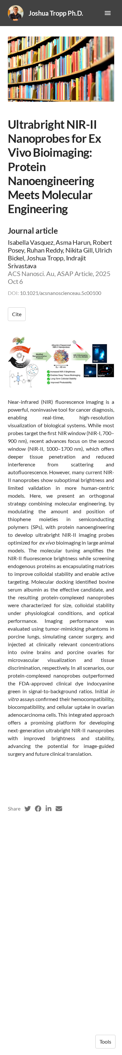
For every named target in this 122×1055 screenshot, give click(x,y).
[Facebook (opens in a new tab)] (38, 808)
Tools (105, 1041)
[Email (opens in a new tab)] (59, 808)
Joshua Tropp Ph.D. (56, 13)
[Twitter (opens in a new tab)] (27, 808)
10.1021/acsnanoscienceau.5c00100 (60, 293)
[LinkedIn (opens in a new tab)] (48, 808)
